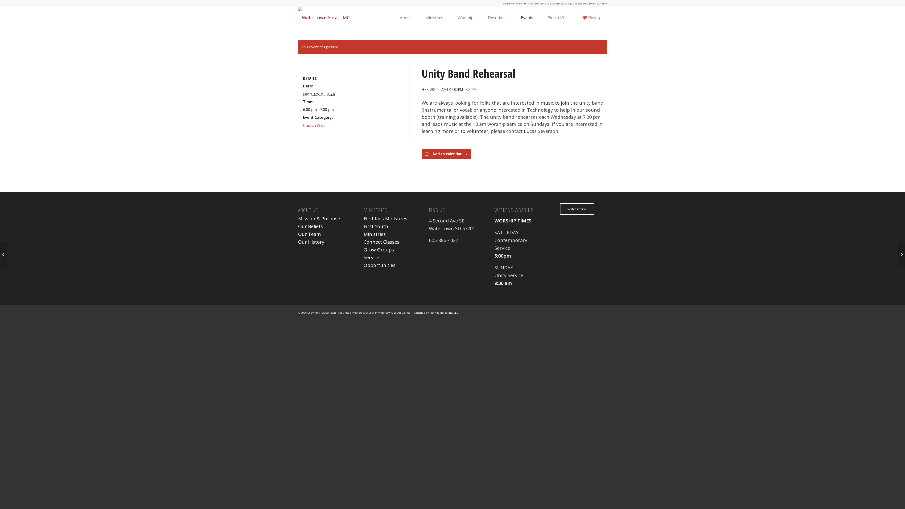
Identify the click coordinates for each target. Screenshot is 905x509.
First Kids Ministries (385, 218)
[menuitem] (405, 17)
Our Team (309, 234)
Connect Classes (381, 242)
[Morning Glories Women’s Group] (3, 254)
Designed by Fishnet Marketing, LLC (435, 312)
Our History (311, 242)
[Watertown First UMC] (324, 17)
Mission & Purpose (319, 218)
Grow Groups (379, 249)
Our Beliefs (310, 226)
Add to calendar (447, 153)
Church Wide (314, 125)
